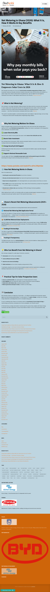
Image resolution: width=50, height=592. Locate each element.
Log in (3, 441)
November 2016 (5, 410)
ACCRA (3, 468)
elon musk (23, 470)
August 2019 (4, 380)
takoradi (3, 478)
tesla (11, 478)
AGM (18, 468)
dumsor (38, 468)
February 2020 (4, 374)
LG (40, 472)
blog (2, 427)
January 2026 (4, 351)
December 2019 (5, 376)
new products (4, 429)
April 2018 (3, 400)
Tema (8, 478)
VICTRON (18, 478)
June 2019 (3, 382)
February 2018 (4, 402)
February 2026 (4, 349)
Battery (29, 468)
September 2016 (5, 414)
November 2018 (5, 391)
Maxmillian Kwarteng (14, 474)
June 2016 (3, 417)
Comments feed (5, 444)
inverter (32, 472)
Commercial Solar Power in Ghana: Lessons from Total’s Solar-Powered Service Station (18, 329)
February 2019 (4, 387)
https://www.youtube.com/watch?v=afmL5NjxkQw (22, 165)
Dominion (33, 586)
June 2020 (3, 368)
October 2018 (4, 393)
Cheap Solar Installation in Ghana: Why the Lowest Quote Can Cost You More (16, 325)
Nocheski (29, 474)
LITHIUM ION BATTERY (5, 474)
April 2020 (3, 372)
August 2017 (4, 406)
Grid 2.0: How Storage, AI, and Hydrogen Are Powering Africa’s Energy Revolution (17, 331)
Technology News (5, 431)
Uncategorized (4, 433)
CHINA (34, 468)
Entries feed (4, 443)
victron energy (23, 478)
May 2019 (3, 383)
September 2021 (5, 359)
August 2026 (4, 344)
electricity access (5, 470)
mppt (21, 474)
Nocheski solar (35, 474)
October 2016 (4, 412)
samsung (3, 476)
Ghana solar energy (5, 472)
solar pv (24, 476)
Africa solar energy (13, 468)
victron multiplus (31, 478)
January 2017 (4, 408)
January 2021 (4, 363)
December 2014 (5, 419)
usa (14, 478)
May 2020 (3, 370)
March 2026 (4, 348)
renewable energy (43, 474)
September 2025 (5, 357)
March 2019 (4, 385)
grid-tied (21, 472)
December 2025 (5, 353)
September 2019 (5, 378)
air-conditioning (24, 468)
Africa (7, 468)
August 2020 (4, 365)
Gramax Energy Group (14, 472)
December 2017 (5, 404)
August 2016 (4, 416)
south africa (29, 476)
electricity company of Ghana (15, 470)
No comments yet (17, 25)
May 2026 (3, 346)
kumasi (37, 472)
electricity (43, 468)
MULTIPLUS (25, 474)
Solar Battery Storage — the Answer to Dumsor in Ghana (13, 327)
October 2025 (4, 355)
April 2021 (3, 361)
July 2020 (3, 366)
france (28, 470)
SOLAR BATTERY (12, 476)
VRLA (36, 478)
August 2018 (4, 397)
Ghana (41, 470)
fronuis (36, 470)
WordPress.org (4, 446)
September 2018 (5, 395)
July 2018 (3, 399)
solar (8, 476)
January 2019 (4, 389)
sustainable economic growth (38, 476)
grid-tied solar (27, 472)
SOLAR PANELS (19, 476)
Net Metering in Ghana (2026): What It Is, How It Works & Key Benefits (23, 21)
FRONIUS (32, 470)
